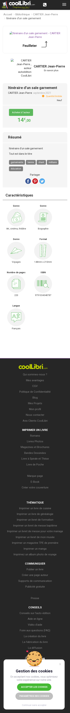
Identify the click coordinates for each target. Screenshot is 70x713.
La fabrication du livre (35, 642)
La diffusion (35, 647)
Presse (35, 598)
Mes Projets (35, 403)
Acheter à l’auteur (21, 112)
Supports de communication (35, 581)
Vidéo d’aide (35, 624)
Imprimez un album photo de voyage (35, 554)
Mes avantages (35, 380)
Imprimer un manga (35, 548)
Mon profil (35, 409)
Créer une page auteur (35, 575)
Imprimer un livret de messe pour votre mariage (35, 531)
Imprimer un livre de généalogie (35, 514)
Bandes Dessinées (35, 453)
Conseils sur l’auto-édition (35, 613)
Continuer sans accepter (34, 705)
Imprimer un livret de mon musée (35, 537)
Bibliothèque (22, 14)
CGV (35, 386)
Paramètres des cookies (34, 696)
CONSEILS (35, 607)
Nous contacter (35, 414)
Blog (35, 397)
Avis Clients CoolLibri (35, 420)
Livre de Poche (35, 464)
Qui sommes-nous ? (35, 374)
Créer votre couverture (35, 487)
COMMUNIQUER (35, 563)
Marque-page (35, 476)
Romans (35, 435)
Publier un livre (35, 569)
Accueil (7, 14)
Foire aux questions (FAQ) (35, 630)
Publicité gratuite (35, 586)
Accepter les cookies (34, 687)
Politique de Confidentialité (35, 391)
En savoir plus (51, 70)
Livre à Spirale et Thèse (35, 458)
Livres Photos (35, 441)
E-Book (35, 481)
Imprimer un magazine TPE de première (35, 542)
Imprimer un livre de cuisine (35, 508)
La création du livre (35, 636)
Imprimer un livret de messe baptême (35, 525)
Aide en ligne (35, 618)
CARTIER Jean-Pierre (45, 14)
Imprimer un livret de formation (35, 519)
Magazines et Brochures (35, 447)
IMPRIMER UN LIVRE (35, 430)
